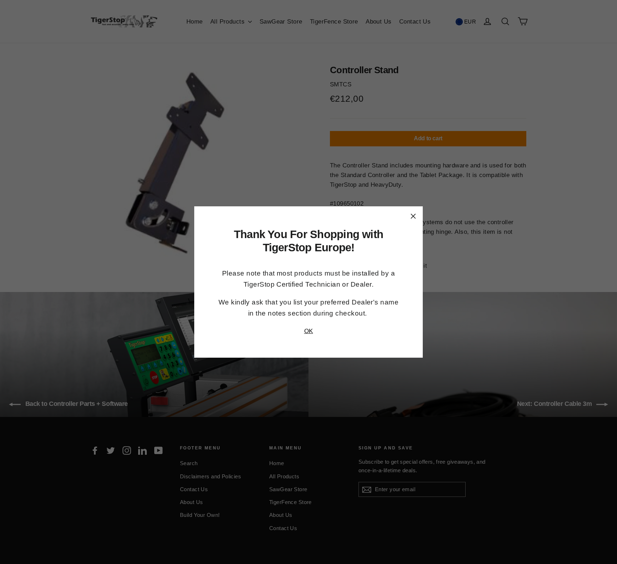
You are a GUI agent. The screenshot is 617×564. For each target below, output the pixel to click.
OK (308, 331)
